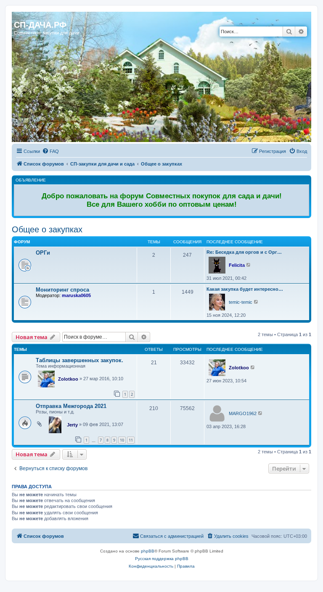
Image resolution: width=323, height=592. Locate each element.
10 (122, 440)
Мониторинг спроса (62, 290)
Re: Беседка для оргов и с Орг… (244, 252)
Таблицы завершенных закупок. (79, 360)
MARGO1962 (243, 413)
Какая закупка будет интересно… (245, 289)
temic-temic (240, 302)
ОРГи (43, 253)
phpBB (147, 551)
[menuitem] (50, 151)
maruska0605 (76, 295)
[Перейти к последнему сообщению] (253, 367)
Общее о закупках (47, 229)
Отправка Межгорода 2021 (71, 406)
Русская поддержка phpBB (161, 558)
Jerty (72, 424)
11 (131, 440)
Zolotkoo (68, 379)
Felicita (237, 265)
